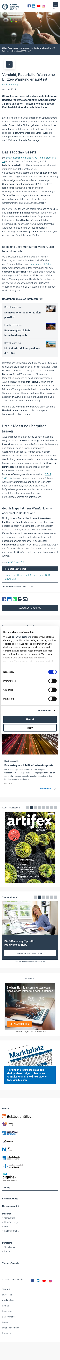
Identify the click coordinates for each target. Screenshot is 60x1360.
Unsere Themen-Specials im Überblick (30, 962)
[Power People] (30, 1124)
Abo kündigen (8, 1300)
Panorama (7, 1243)
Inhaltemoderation (10, 1328)
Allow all (30, 719)
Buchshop (6, 1333)
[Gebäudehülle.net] (30, 1116)
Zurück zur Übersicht (30, 607)
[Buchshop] (30, 1158)
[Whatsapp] (15, 599)
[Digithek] (30, 1177)
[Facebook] (29, 6)
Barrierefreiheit (9, 1317)
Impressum (7, 1295)
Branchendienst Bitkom (41, 264)
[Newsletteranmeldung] (30, 1006)
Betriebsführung (10, 1198)
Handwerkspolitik (10, 1206)
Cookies (5, 1322)
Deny (30, 728)
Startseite (6, 1289)
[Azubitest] (30, 1141)
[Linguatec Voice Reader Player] (9, 64)
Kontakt (5, 1306)
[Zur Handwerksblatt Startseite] (10, 6)
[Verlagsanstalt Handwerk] (30, 1166)
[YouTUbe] (38, 6)
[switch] (52, 681)
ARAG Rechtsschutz (16, 562)
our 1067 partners (21, 637)
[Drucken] (20, 599)
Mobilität (6, 1213)
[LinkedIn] (33, 6)
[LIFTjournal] (30, 1150)
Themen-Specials (10, 1263)
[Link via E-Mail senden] (26, 599)
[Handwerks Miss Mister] (30, 1133)
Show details (44, 710)
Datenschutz (8, 1311)
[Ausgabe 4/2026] (30, 847)
